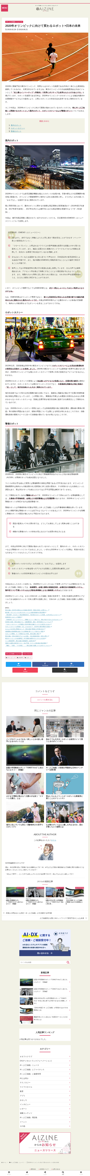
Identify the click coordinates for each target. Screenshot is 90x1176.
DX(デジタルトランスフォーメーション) (36, 1061)
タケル (53, 840)
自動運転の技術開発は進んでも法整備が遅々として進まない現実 (24, 631)
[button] (68, 962)
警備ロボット (16, 131)
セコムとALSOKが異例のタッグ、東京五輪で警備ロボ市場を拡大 (24, 629)
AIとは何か (24, 1078)
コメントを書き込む (45, 700)
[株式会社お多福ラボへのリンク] (45, 954)
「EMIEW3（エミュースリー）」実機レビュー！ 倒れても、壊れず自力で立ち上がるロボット (33, 619)
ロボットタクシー (18, 128)
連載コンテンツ (26, 1113)
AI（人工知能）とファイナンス (32, 1069)
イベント (23, 1122)
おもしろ (23, 1100)
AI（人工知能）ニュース (13, 654)
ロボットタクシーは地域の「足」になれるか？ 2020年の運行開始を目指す (27, 626)
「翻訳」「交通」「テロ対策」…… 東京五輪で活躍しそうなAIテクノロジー (27, 645)
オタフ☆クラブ (26, 1056)
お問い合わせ (56, 1169)
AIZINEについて (44, 1169)
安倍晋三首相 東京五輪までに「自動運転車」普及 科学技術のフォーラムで (28, 622)
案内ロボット (16, 125)
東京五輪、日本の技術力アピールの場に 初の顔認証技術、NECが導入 (26, 636)
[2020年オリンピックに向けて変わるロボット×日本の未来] (55, 603)
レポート (23, 1109)
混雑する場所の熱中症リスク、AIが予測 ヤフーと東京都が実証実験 (25, 643)
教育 (21, 1091)
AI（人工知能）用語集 (28, 1117)
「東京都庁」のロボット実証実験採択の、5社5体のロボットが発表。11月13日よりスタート (32, 615)
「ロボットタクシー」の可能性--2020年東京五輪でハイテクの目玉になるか (27, 624)
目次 (41, 121)
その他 (22, 1126)
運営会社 (33, 1169)
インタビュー (25, 1104)
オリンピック (11, 657)
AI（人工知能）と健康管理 (30, 1074)
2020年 (20, 657)
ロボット (29, 657)
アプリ (22, 1096)
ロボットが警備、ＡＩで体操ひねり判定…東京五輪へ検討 (22, 634)
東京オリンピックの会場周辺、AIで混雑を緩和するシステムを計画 (25, 638)
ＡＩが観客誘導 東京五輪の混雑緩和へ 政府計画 (20, 641)
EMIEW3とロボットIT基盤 (13, 617)
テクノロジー (27, 654)
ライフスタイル (26, 1087)
